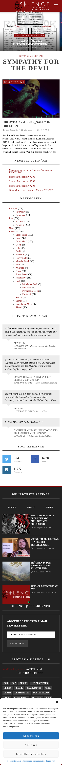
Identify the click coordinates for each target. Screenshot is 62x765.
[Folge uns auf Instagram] (6, 470)
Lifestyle (13, 208)
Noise (18, 264)
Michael (18, 408)
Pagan (18, 271)
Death (7, 693)
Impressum (50, 761)
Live (32, 35)
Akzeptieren (31, 735)
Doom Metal (21, 697)
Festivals (21, 35)
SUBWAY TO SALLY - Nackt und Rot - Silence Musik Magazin (33, 378)
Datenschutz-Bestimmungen (33, 761)
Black (19, 688)
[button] (57, 702)
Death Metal (21, 241)
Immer (50, 507)
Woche (12, 507)
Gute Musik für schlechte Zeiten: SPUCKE (31, 190)
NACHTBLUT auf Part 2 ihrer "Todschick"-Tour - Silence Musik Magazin (36, 431)
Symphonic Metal (24, 304)
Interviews (20, 212)
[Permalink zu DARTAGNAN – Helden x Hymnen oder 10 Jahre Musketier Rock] (9, 345)
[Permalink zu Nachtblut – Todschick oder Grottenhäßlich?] (9, 432)
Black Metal (21, 235)
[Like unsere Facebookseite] (35, 459)
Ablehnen (31, 745)
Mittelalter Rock (30, 284)
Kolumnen (20, 215)
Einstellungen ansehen (31, 754)
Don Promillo (12, 130)
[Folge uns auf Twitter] (6, 459)
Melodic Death (22, 261)
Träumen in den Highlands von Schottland (41, 566)
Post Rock (27, 287)
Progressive (21, 277)
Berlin (8, 688)
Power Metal (22, 274)
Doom (18, 245)
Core (18, 238)
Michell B (19, 343)
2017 (14, 683)
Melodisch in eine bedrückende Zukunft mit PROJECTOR (31, 171)
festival (37, 697)
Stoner (19, 301)
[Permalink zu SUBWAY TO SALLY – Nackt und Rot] (9, 410)
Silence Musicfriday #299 (22, 181)
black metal (34, 688)
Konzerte (10, 82)
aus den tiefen (39, 683)
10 (49, 572)
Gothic (19, 251)
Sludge (19, 297)
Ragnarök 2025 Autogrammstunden (29, 42)
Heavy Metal (22, 258)
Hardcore (20, 254)
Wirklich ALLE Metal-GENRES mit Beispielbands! (45, 542)
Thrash (19, 307)
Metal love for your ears (13, 669)
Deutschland (41, 693)
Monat (31, 507)
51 (52, 548)
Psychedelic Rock (30, 291)
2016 (6, 683)
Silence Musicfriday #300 (22, 177)
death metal (22, 693)
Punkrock (26, 294)
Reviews (13, 231)
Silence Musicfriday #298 (22, 186)
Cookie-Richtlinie (14, 761)
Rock (18, 281)
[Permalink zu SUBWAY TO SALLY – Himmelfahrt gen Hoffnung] (9, 379)
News (41, 35)
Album (23, 683)
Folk (18, 248)
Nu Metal (20, 268)
